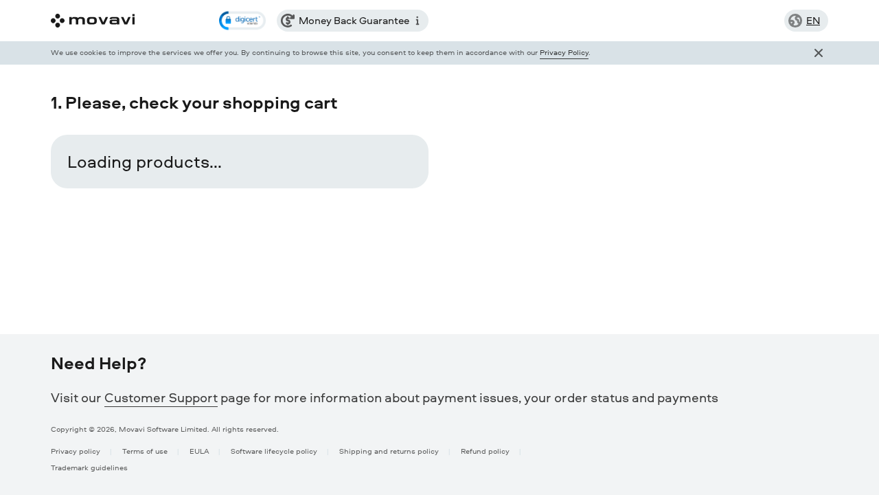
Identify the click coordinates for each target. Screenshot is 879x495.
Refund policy (485, 451)
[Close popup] (818, 53)
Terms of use (145, 451)
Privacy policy (75, 451)
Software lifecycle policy (274, 451)
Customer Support (161, 397)
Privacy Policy (564, 52)
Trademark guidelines (89, 467)
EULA (199, 451)
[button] (242, 21)
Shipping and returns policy (389, 451)
